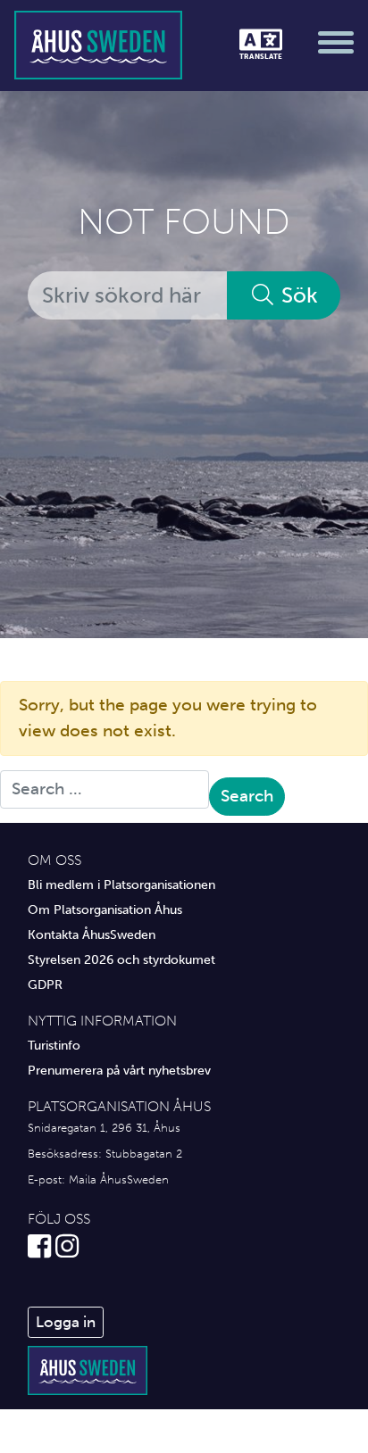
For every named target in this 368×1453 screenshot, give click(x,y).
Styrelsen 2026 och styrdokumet (121, 959)
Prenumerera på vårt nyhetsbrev (119, 1070)
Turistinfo (54, 1045)
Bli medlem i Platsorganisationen (121, 884)
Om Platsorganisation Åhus (105, 909)
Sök (297, 295)
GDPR (45, 984)
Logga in (66, 1322)
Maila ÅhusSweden (119, 1179)
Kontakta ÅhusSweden (91, 934)
